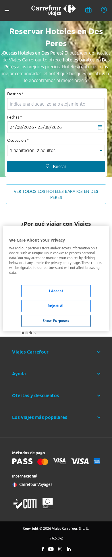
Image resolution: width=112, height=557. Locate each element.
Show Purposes (56, 321)
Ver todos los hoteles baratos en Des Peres (56, 194)
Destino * (15, 94)
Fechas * (14, 117)
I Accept (56, 291)
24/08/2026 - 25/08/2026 (36, 127)
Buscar (59, 166)
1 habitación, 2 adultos (32, 150)
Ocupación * (18, 140)
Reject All (56, 306)
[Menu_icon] (7, 10)
